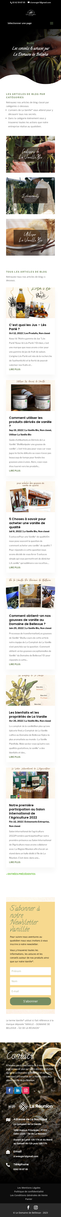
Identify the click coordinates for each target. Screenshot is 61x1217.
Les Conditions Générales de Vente (29, 1195)
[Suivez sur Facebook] (9, 1090)
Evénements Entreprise (37, 821)
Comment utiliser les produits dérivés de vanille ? (30, 422)
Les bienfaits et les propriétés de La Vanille (28, 714)
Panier (28, 1199)
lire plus (14, 369)
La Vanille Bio (32, 430)
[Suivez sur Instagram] (25, 1090)
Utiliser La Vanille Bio (20, 434)
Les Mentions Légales (28, 1187)
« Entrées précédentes (20, 874)
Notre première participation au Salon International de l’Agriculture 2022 (27, 811)
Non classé (44, 333)
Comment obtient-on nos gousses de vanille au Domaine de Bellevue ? (30, 620)
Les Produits (31, 333)
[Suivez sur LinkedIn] (17, 1090)
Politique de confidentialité (28, 1191)
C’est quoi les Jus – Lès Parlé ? (27, 327)
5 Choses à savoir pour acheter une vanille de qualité (27, 523)
